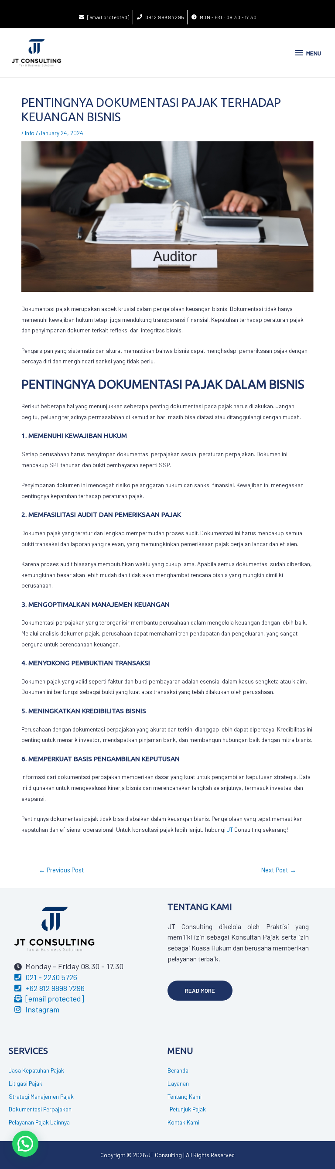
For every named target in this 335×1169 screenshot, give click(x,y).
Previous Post (61, 870)
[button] (200, 991)
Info (29, 133)
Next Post (278, 870)
